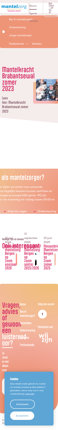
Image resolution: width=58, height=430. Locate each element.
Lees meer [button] (29, 394)
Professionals (27, 345)
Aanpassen (22, 404)
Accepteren (22, 415)
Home (23, 304)
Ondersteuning (27, 330)
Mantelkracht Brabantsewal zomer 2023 (15, 106)
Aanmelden (25, 323)
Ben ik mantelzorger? (27, 313)
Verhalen (24, 337)
